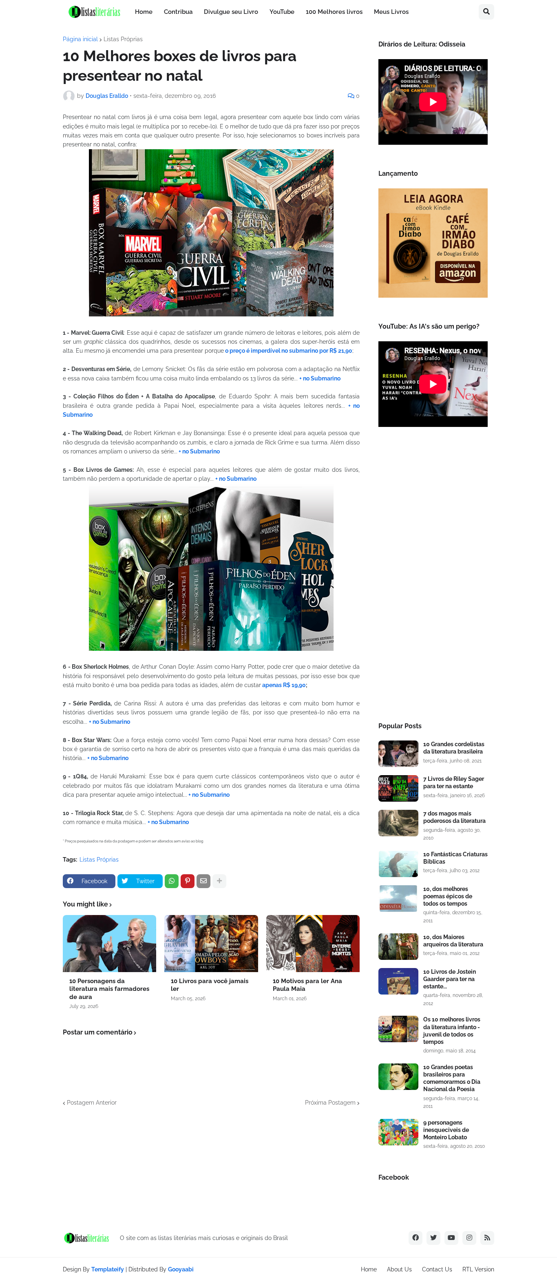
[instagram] (469, 1238)
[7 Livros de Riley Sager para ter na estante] (398, 788)
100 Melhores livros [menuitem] (334, 11)
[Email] (203, 881)
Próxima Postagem (330, 1102)
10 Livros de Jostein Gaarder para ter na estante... (449, 979)
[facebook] (415, 1238)
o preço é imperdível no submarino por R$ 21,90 (288, 350)
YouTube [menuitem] (282, 11)
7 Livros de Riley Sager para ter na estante (453, 782)
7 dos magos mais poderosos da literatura (454, 817)
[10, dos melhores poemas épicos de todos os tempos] (398, 898)
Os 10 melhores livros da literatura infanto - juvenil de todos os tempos (451, 1030)
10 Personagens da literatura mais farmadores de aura (109, 989)
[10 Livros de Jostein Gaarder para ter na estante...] (398, 981)
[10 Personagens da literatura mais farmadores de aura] (109, 943)
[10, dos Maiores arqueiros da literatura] (398, 946)
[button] (486, 12)
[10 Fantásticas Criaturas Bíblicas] (398, 864)
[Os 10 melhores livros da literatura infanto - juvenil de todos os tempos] (398, 1029)
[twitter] (433, 1238)
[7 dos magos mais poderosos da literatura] (398, 823)
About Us (399, 1269)
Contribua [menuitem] (178, 11)
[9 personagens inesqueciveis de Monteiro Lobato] (398, 1132)
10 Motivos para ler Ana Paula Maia (307, 985)
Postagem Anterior (92, 1102)
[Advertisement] (433, 577)
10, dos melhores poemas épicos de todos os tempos (447, 896)
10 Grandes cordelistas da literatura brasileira (453, 748)
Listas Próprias (123, 39)
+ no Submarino (319, 378)
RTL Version (478, 1269)
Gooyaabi (181, 1269)
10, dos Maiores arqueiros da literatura (453, 941)
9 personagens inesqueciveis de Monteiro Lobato (446, 1130)
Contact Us (437, 1269)
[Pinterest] (188, 881)
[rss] (487, 1238)
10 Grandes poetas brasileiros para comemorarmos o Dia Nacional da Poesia (451, 1078)
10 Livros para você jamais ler (209, 985)
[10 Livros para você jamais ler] (211, 943)
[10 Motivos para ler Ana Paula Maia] (313, 943)
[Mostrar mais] (219, 881)
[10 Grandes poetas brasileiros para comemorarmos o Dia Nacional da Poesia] (398, 1076)
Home (369, 1269)
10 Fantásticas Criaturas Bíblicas (455, 858)
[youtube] (451, 1238)
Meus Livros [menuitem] (391, 11)
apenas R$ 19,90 (283, 685)
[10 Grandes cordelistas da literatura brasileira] (398, 753)
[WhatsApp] (172, 881)
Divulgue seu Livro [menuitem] (231, 11)
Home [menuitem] (144, 11)
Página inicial (80, 39)
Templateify (107, 1269)
